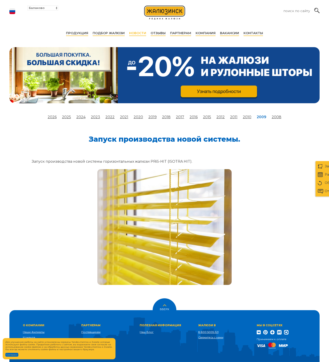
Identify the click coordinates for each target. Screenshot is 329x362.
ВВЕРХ (164, 308)
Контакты (253, 33)
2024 (80, 117)
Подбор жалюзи (109, 33)
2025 (66, 117)
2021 (124, 117)
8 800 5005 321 (208, 332)
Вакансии (229, 33)
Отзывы (158, 33)
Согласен (11, 354)
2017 (180, 117)
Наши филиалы (34, 332)
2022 (110, 117)
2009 (261, 117)
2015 (207, 117)
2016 (194, 117)
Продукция (77, 33)
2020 (138, 117)
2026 (52, 117)
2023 (95, 117)
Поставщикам (90, 332)
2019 (152, 117)
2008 (276, 117)
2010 (247, 117)
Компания (206, 33)
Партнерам (180, 33)
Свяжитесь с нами (210, 337)
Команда (29, 337)
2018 (166, 117)
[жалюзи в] (164, 15)
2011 (233, 117)
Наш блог (147, 332)
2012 (220, 117)
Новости (137, 33)
